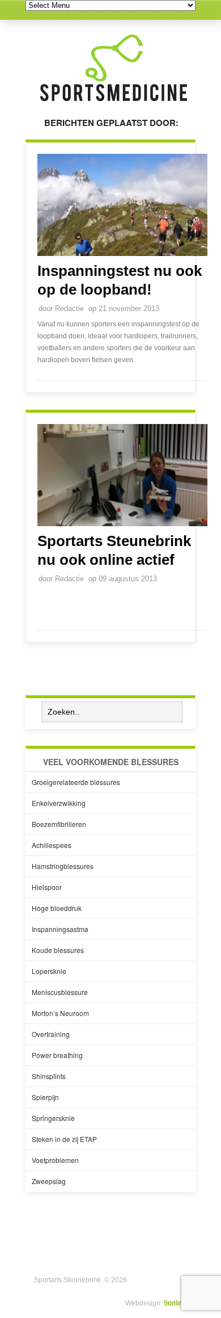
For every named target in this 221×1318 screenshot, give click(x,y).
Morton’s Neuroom (60, 1013)
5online (175, 1303)
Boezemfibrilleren (59, 824)
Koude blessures (58, 950)
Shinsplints (49, 1076)
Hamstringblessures (63, 866)
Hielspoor (47, 887)
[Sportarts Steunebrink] (113, 103)
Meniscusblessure (60, 992)
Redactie (69, 308)
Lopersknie (49, 971)
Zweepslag (49, 1181)
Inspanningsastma (60, 929)
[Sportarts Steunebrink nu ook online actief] (122, 524)
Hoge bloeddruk (57, 908)
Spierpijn (45, 1097)
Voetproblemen (55, 1160)
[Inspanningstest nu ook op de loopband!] (122, 254)
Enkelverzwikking (59, 803)
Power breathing (57, 1055)
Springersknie (53, 1118)
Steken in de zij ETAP (64, 1139)
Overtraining (51, 1034)
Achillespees (51, 845)
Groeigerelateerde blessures (76, 782)
